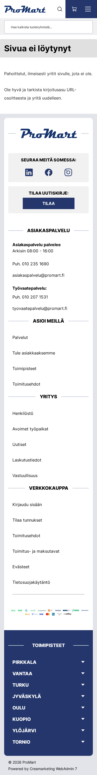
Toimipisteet (24, 368)
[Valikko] (88, 9)
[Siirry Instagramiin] (68, 172)
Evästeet (20, 566)
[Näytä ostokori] (74, 9)
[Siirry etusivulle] (25, 9)
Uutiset (19, 444)
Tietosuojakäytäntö (31, 582)
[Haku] (59, 9)
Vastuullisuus (25, 475)
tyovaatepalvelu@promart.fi (39, 308)
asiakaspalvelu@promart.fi (38, 275)
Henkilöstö (22, 413)
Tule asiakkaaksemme (33, 352)
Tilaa (48, 203)
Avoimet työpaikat (30, 428)
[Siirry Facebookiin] (48, 172)
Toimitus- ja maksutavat (35, 551)
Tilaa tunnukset (27, 520)
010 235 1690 (35, 263)
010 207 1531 (35, 297)
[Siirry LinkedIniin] (29, 172)
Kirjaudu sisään (27, 504)
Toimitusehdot (26, 384)
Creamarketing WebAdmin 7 (53, 768)
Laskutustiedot (26, 460)
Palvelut (20, 337)
